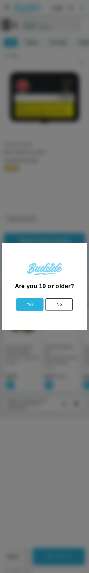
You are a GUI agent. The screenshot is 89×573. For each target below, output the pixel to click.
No (59, 304)
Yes (30, 304)
